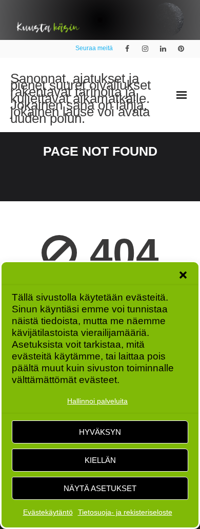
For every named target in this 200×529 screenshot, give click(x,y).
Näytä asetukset (100, 488)
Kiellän (100, 460)
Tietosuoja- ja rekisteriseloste (125, 512)
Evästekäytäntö (48, 512)
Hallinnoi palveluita (97, 401)
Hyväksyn (100, 432)
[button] (183, 275)
